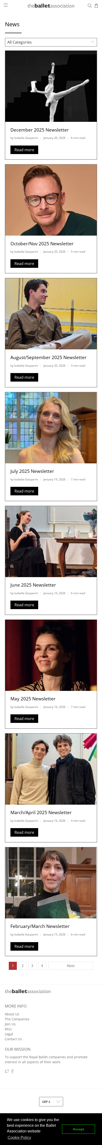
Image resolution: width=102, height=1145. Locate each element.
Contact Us (13, 1039)
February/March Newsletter (40, 926)
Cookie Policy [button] (19, 1138)
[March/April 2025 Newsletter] (51, 769)
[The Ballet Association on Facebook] (12, 1072)
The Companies (17, 1019)
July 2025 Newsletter (32, 471)
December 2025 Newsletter (39, 130)
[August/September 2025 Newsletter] (51, 313)
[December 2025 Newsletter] (51, 86)
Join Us (10, 1024)
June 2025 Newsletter (33, 585)
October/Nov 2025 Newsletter (42, 243)
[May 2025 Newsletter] (51, 655)
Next (70, 965)
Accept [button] (78, 1129)
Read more (24, 149)
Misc (8, 1029)
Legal (9, 1034)
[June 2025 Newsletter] (51, 541)
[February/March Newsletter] (51, 882)
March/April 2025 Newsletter (41, 812)
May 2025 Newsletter (33, 698)
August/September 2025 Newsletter (48, 357)
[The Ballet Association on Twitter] (7, 1072)
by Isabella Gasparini (24, 138)
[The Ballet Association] (51, 5)
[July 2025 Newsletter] (51, 427)
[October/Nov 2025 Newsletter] (51, 200)
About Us (12, 1014)
